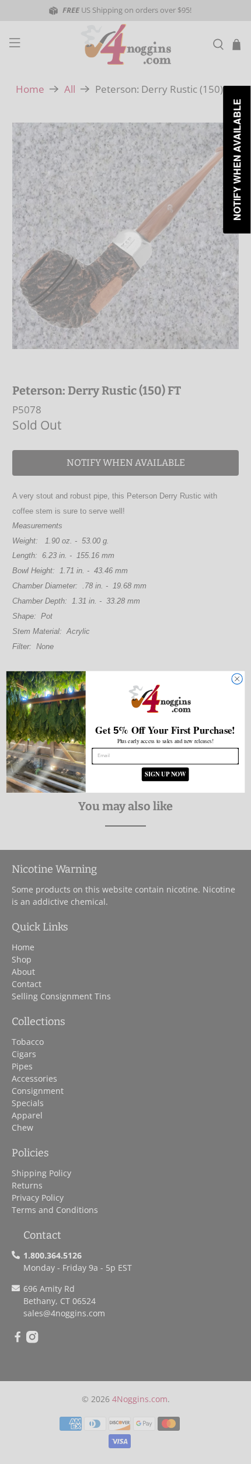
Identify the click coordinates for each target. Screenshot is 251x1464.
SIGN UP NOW (165, 774)
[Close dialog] (237, 679)
